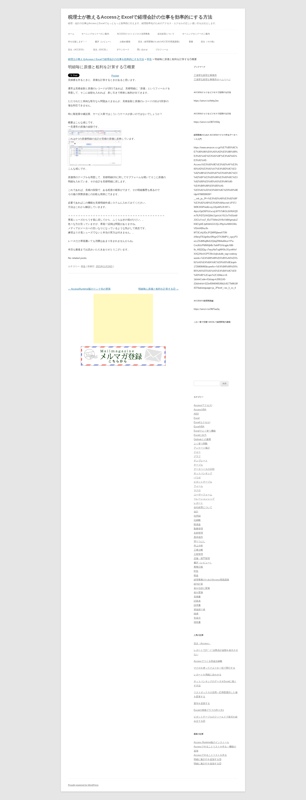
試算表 (197, 601)
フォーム (198, 486)
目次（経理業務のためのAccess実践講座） (159, 41)
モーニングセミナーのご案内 (95, 34)
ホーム (71, 34)
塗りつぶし (199, 541)
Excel (197, 418)
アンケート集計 (202, 448)
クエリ (197, 452)
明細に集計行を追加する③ (207, 759)
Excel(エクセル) (202, 422)
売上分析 (198, 545)
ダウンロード (123, 49)
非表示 (197, 618)
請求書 (197, 605)
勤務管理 (198, 528)
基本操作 (198, 537)
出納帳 (197, 520)
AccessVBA (200, 409)
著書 (191, 41)
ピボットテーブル (203, 482)
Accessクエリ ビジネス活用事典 (133, 34)
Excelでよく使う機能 (205, 431)
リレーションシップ (204, 499)
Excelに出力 (200, 435)
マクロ (197, 490)
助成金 (197, 524)
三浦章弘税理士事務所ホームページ (212, 79)
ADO (196, 413)
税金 (196, 575)
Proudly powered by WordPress (83, 785)
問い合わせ (142, 49)
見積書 (197, 596)
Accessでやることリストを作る (210, 755)
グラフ (197, 456)
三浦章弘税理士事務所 (205, 75)
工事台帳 (198, 550)
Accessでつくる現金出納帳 (208, 661)
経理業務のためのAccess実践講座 (211, 579)
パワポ (197, 477)
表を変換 (198, 592)
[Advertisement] (123, 318)
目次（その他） (208, 41)
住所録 (197, 516)
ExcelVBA (199, 426)
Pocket (115, 75)
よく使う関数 (201, 443)
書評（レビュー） (103, 41)
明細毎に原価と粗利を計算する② (158, 288)
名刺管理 (198, 533)
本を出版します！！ (77, 41)
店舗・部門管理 (202, 558)
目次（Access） (76, 49)
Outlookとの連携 (202, 439)
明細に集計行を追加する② (207, 763)
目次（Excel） (101, 49)
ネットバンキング (203, 473)
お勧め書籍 (125, 41)
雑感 (196, 613)
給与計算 (198, 584)
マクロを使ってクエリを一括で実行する (214, 668)
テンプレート (201, 460)
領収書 (197, 622)
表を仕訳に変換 (202, 588)
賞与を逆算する (202, 703)
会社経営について (165, 34)
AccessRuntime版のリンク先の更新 (89, 288)
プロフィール (161, 49)
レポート (198, 503)
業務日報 (198, 567)
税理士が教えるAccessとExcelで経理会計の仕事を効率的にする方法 (140, 17)
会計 (196, 511)
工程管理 (198, 554)
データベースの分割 (204, 469)
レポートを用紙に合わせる (207, 674)
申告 (149, 59)
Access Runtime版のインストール (211, 742)
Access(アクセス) (203, 405)
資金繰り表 (199, 609)
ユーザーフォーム (203, 494)
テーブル (198, 465)
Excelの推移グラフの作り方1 (209, 710)
